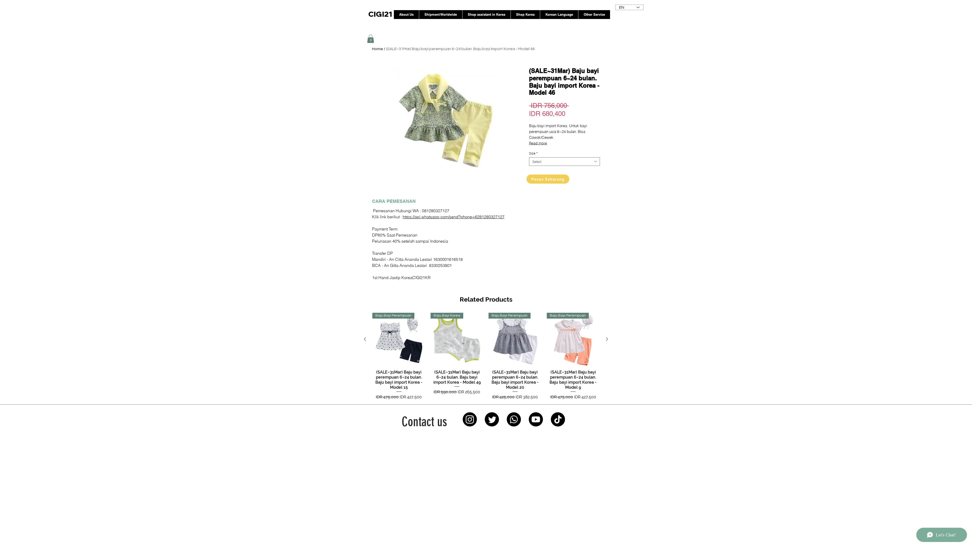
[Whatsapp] (514, 419)
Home (377, 49)
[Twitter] (492, 419)
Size (533, 153)
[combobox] (564, 161)
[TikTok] (558, 419)
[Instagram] (470, 419)
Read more (538, 143)
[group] (486, 356)
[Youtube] (536, 419)
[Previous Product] (365, 339)
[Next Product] (607, 339)
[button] (370, 38)
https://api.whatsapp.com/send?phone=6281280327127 (453, 216)
